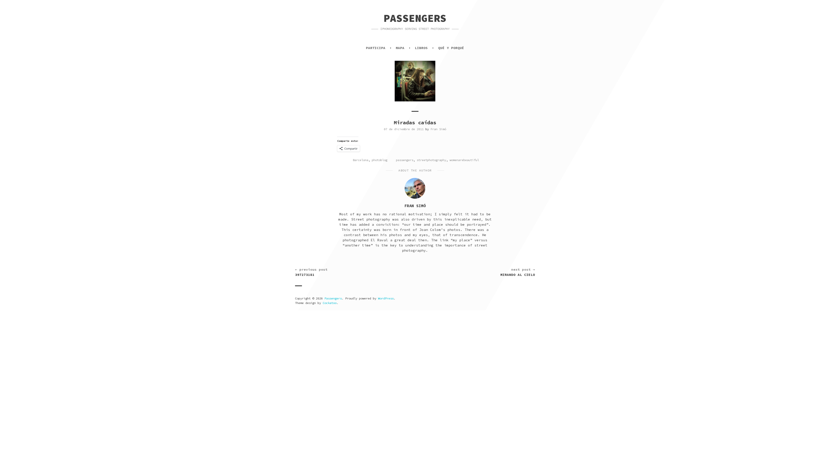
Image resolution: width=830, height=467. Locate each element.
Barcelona (360, 160)
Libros (421, 48)
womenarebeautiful (464, 160)
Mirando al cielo (517, 272)
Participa (375, 48)
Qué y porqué (451, 48)
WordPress (386, 298)
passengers (404, 160)
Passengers (415, 18)
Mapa (400, 48)
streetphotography (431, 160)
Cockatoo (330, 303)
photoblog (379, 160)
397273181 (311, 272)
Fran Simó (438, 129)
